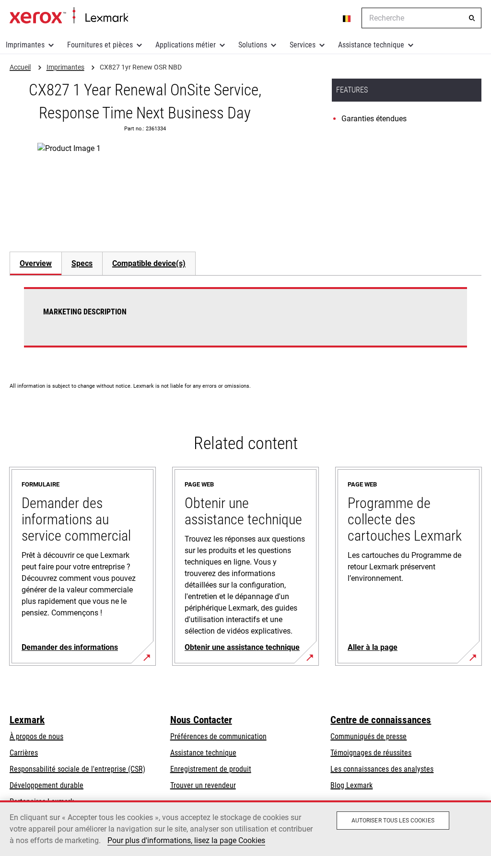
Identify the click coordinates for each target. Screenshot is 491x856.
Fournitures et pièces (100, 44)
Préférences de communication (218, 736)
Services (303, 44)
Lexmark (27, 720)
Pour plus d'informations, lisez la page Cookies (186, 840)
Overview (36, 263)
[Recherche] (471, 18)
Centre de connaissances (380, 720)
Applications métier (185, 44)
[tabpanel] (245, 323)
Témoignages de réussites (370, 752)
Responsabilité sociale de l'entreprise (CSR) (77, 769)
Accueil (69, 16)
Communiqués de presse (368, 736)
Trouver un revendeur (203, 785)
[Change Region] (347, 18)
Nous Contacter (201, 720)
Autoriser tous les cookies (392, 820)
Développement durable (46, 785)
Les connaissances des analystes (381, 769)
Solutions (252, 44)
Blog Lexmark (351, 785)
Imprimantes (25, 44)
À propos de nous (36, 736)
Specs (82, 263)
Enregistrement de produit (210, 769)
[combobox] (421, 18)
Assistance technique (371, 44)
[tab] (35, 263)
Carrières (24, 752)
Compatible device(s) (149, 263)
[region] (245, 828)
